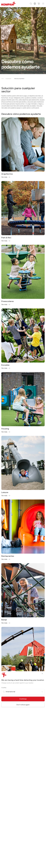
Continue (23, 699)
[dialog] (23, 425)
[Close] (42, 673)
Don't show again (23, 705)
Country (3, 687)
